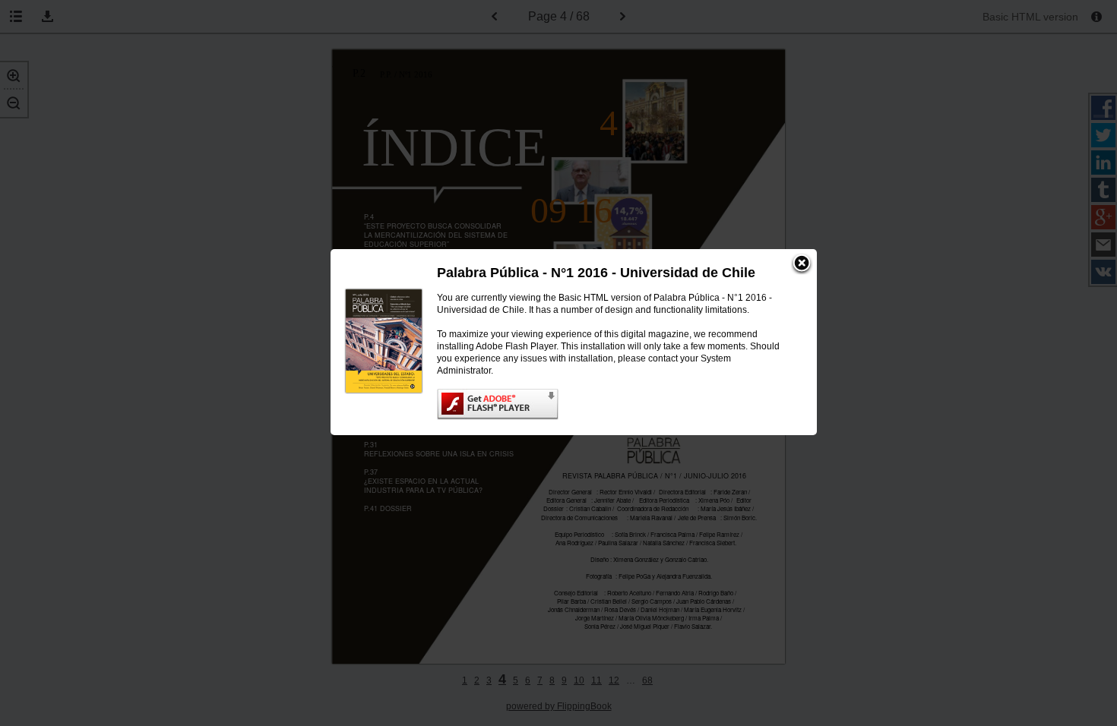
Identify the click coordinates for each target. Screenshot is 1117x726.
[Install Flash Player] (611, 404)
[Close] (801, 264)
